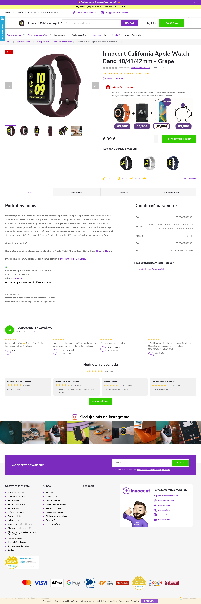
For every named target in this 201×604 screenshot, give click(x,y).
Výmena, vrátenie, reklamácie (20, 524)
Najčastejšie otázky (16, 492)
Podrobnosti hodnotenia (140, 68)
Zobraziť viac (100, 401)
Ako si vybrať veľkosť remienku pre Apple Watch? (22, 533)
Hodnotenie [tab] (76, 192)
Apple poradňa (14, 500)
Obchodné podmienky (17, 542)
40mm (108, 251)
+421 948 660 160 (166, 500)
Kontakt (8, 12)
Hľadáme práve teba (54, 524)
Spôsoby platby (14, 516)
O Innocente (51, 496)
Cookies (11, 550)
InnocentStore (164, 505)
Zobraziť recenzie (35, 332)
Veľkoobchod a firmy (55, 508)
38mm (99, 251)
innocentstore (164, 510)
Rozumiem (149, 601)
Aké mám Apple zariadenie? (19, 528)
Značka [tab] (172, 192)
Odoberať (180, 463)
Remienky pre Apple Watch (151, 269)
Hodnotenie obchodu (49, 12)
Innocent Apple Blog (16, 496)
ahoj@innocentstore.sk (168, 495)
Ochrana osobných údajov (19, 546)
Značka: (189, 178)
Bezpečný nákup (15, 538)
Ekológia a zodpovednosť (56, 516)
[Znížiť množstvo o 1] (156, 141)
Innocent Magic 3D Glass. (73, 258)
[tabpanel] (126, 163)
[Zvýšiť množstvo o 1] (156, 137)
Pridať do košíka (181, 139)
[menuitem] (16, 35)
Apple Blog (32, 12)
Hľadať (129, 23)
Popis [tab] (29, 192)
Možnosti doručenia (115, 78)
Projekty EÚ (51, 520)
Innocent (18, 278)
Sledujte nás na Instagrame (104, 417)
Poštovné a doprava (16, 512)
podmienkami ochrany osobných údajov (153, 469)
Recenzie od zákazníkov (56, 504)
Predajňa (19, 12)
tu (138, 601)
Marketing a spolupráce (56, 512)
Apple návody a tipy (16, 504)
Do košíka (172, 23)
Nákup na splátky (15, 520)
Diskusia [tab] (124, 192)
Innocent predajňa (53, 500)
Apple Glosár (13, 508)
